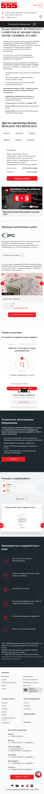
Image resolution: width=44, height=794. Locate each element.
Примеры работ (30, 714)
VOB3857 (18, 140)
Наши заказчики (28, 676)
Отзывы (4, 679)
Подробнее (13, 459)
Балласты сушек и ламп (21, 308)
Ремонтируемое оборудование (19, 24)
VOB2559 (32, 133)
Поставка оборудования (30, 679)
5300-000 (6, 133)
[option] (22, 291)
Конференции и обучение (31, 682)
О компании (5, 676)
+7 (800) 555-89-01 (11, 17)
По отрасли (27, 709)
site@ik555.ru (29, 742)
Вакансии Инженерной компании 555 (33, 690)
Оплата (4, 706)
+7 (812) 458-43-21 (16, 749)
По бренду (27, 706)
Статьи (4, 688)
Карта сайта (27, 685)
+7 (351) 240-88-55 (16, 757)
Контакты (27, 722)
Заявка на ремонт (22, 777)
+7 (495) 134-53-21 (16, 742)
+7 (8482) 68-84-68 (16, 769)
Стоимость (5, 709)
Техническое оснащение (9, 682)
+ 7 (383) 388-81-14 (17, 763)
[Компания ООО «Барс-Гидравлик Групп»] (22, 521)
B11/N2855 (31, 140)
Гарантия (4, 703)
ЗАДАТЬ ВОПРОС (24, 402)
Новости (4, 685)
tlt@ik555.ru (29, 769)
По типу (26, 703)
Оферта (4, 712)
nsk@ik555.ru (29, 763)
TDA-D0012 (19, 133)
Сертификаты (6, 723)
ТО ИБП (4, 715)
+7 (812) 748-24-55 (14, 751)
